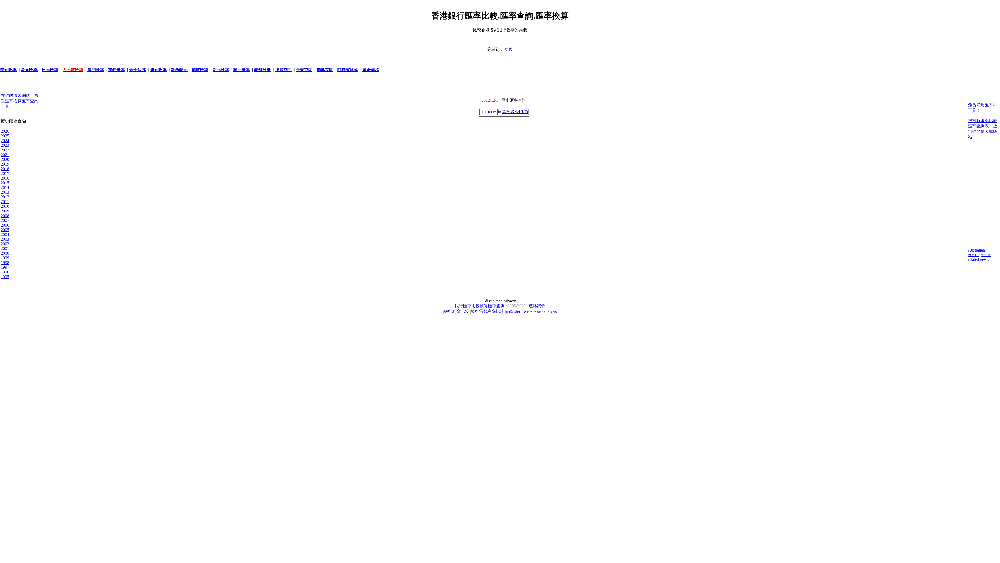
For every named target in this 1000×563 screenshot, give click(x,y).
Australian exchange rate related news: (979, 255)
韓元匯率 (241, 70)
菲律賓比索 (348, 70)
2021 (5, 154)
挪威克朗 (283, 70)
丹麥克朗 (304, 70)
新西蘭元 (179, 70)
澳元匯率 (158, 70)
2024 (5, 140)
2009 (5, 211)
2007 (5, 220)
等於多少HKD (515, 111)
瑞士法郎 (137, 70)
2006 (5, 225)
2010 (5, 206)
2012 (5, 197)
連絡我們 (537, 306)
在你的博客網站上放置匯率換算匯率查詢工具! (19, 101)
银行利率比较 (456, 311)
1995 (5, 276)
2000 (5, 253)
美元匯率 (8, 70)
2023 (5, 145)
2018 (5, 169)
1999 (5, 258)
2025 (5, 136)
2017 (5, 173)
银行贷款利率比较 (487, 311)
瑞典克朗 (325, 70)
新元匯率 (221, 70)
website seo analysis (540, 311)
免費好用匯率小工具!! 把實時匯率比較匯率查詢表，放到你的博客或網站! (982, 121)
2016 (5, 178)
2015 (5, 183)
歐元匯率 (29, 70)
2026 (5, 131)
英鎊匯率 (116, 70)
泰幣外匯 (262, 70)
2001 (5, 248)
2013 (5, 192)
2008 (5, 215)
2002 (5, 244)
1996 (5, 272)
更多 (509, 49)
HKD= (490, 112)
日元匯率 (50, 70)
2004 (5, 234)
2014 (5, 187)
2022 (5, 150)
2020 (5, 159)
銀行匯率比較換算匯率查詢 (480, 306)
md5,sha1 (514, 311)
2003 (5, 239)
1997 (5, 267)
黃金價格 (370, 70)
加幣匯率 (200, 70)
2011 (5, 201)
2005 (5, 230)
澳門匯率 (96, 70)
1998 (5, 262)
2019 (5, 164)
